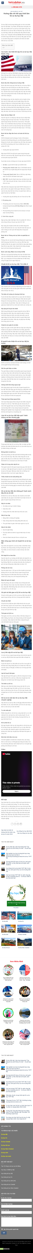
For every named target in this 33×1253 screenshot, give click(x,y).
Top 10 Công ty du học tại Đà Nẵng (11, 1166)
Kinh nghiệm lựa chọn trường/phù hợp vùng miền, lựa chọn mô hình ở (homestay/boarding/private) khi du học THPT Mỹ (19, 856)
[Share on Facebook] (12, 824)
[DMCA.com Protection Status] (5, 1249)
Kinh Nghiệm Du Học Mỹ (16, 11)
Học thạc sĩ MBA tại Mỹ (7, 1170)
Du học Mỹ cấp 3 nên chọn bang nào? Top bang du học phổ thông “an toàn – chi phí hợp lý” (18, 848)
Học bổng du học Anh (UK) (8, 1181)
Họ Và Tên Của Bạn (6, 1198)
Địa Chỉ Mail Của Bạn (7, 1204)
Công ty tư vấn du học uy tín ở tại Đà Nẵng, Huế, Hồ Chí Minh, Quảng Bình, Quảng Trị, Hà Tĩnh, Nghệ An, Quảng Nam (16, 1243)
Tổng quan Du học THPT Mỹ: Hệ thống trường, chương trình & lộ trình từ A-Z (18, 1101)
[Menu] (2, 2)
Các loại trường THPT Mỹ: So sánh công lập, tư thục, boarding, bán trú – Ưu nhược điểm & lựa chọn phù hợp (18, 876)
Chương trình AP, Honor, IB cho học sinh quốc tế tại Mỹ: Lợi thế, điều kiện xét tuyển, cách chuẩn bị (18, 863)
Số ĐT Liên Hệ (5, 1210)
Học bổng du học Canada (8, 1184)
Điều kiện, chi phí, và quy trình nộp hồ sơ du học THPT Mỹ (18, 1095)
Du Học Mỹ (5, 921)
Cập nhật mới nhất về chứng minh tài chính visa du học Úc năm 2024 (8, 832)
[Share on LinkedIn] (21, 824)
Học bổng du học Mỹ (7, 1173)
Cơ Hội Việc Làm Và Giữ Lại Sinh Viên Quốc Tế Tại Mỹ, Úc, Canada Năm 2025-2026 (19, 1106)
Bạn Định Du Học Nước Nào (8, 1216)
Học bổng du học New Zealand (9, 1188)
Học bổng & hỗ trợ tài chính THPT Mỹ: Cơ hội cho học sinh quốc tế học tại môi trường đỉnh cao (18, 870)
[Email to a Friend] (15, 824)
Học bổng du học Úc (6, 1177)
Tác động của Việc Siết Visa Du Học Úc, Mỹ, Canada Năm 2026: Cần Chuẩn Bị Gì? (18, 1118)
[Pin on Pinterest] (18, 824)
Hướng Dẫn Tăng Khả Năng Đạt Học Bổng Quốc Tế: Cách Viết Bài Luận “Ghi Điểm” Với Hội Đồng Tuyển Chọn (18, 1112)
